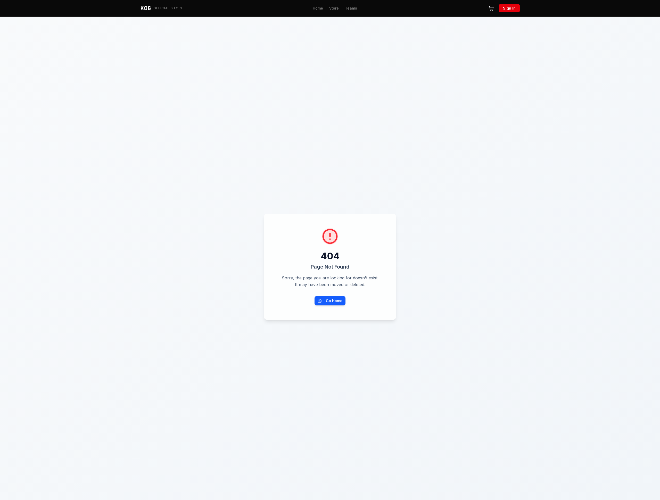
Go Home (334, 300)
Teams (351, 8)
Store (334, 8)
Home (318, 8)
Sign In (509, 8)
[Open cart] (491, 8)
